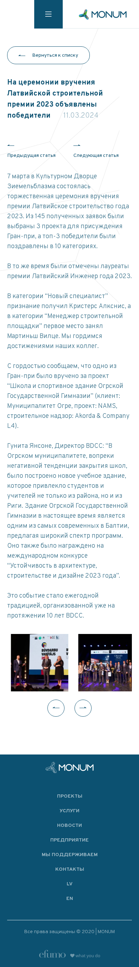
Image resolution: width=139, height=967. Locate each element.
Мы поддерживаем (70, 855)
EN (69, 899)
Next (83, 708)
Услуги (69, 811)
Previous (56, 708)
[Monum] (103, 14)
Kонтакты (69, 869)
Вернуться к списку (55, 55)
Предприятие (69, 840)
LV (70, 884)
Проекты (69, 796)
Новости (69, 826)
